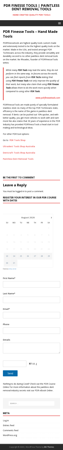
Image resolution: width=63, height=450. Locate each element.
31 (14, 263)
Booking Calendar (12, 269)
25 (21, 256)
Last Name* (9, 293)
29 (49, 256)
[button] (59, 23)
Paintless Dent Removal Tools (18, 158)
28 (42, 256)
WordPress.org (10, 435)
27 (35, 256)
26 (28, 256)
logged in (20, 191)
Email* (6, 309)
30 (7, 263)
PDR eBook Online (44, 390)
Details (6, 339)
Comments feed (10, 430)
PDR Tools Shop (17, 140)
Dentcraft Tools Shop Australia (19, 152)
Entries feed (8, 425)
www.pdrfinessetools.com (48, 97)
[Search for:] (31, 403)
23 (7, 256)
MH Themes (49, 447)
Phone (6, 324)
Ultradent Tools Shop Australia (19, 146)
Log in (6, 420)
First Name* (9, 278)
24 (14, 256)
